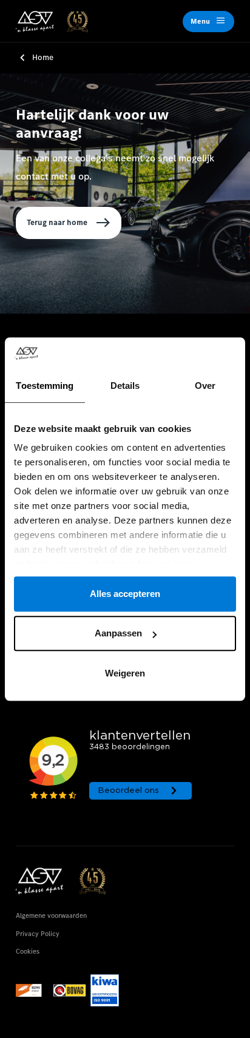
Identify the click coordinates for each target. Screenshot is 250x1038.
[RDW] (32, 990)
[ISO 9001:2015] (104, 990)
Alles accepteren (125, 593)
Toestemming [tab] (44, 385)
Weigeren (125, 673)
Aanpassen (118, 634)
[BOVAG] (69, 990)
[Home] (51, 21)
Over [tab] (205, 385)
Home (42, 57)
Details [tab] (125, 385)
